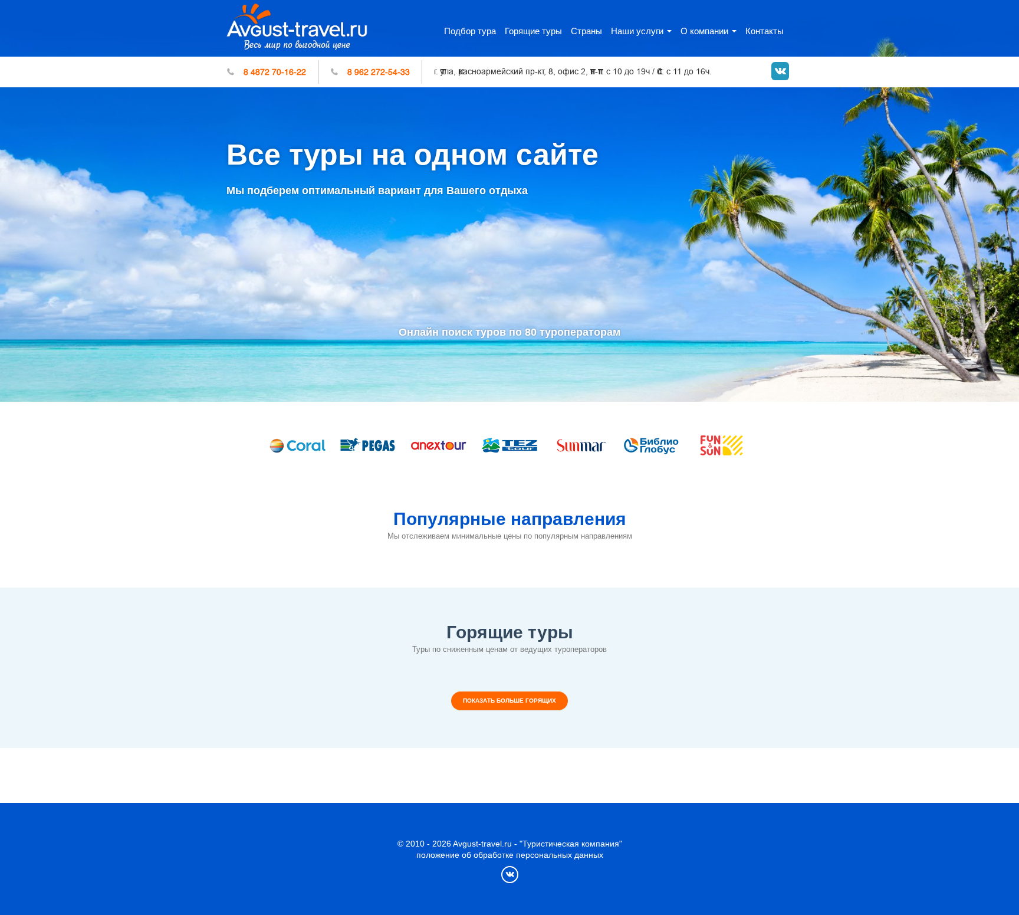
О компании (704, 31)
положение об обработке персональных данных (509, 855)
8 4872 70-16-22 (275, 72)
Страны (586, 31)
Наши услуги (637, 31)
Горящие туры (533, 31)
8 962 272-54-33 (378, 72)
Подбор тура (470, 31)
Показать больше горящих (509, 700)
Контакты (764, 31)
